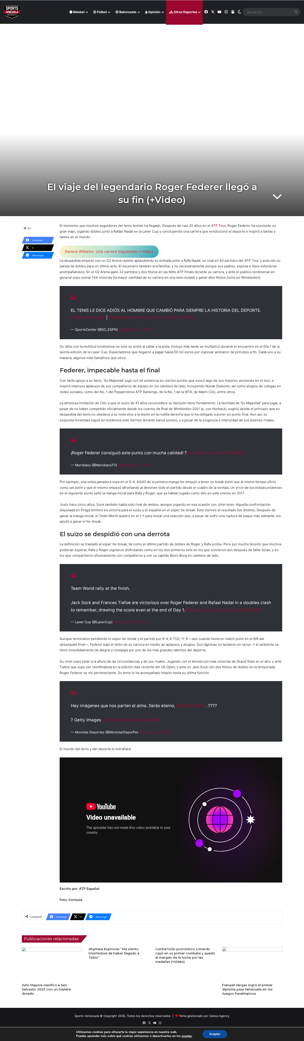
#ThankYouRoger (88, 317)
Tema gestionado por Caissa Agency (204, 1016)
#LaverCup (196, 610)
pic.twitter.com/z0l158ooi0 (235, 610)
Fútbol (101, 12)
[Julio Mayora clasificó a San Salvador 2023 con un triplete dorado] (52, 964)
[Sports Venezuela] (11, 12)
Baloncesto (127, 12)
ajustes (187, 1036)
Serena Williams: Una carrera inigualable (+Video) (109, 251)
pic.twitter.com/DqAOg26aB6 (131, 719)
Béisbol (79, 12)
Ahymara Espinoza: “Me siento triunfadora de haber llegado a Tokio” (114, 953)
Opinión (154, 12)
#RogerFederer (123, 317)
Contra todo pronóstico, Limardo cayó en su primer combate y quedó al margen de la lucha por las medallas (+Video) (185, 955)
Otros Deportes (185, 12)
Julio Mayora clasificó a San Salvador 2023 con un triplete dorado (46, 989)
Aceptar (214, 1034)
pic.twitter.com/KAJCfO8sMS (216, 452)
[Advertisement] (152, 56)
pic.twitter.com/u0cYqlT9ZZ (168, 317)
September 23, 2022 (135, 329)
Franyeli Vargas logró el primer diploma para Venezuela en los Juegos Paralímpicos (247, 989)
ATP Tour (218, 225)
